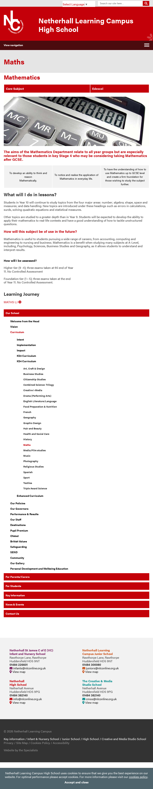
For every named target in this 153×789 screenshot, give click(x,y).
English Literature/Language (40, 401)
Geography (29, 417)
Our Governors (19, 508)
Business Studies (33, 374)
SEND (14, 552)
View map (18, 672)
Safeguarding (18, 547)
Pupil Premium (19, 530)
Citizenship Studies (34, 379)
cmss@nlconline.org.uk (101, 699)
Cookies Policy (40, 743)
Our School (12, 313)
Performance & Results (24, 514)
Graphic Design (32, 423)
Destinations (18, 525)
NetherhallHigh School (18, 683)
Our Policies (17, 503)
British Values (18, 541)
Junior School (71, 739)
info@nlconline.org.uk (27, 699)
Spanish (28, 472)
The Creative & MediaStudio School (97, 683)
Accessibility (61, 743)
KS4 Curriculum (26, 361)
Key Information (15, 595)
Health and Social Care (36, 434)
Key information (14, 739)
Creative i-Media (32, 390)
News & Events (15, 604)
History (27, 439)
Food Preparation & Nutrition (40, 406)
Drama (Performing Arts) (37, 395)
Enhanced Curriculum (30, 496)
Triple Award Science (35, 488)
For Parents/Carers (17, 577)
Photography (30, 461)
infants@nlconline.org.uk (29, 668)
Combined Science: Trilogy (38, 384)
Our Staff (15, 519)
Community (17, 558)
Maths (27, 445)
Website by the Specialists (21, 750)
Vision (14, 326)
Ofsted (14, 536)
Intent (20, 339)
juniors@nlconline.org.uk (102, 668)
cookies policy (138, 777)
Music (26, 455)
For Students (13, 586)
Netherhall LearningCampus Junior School (97, 652)
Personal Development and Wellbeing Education (39, 568)
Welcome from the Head (24, 321)
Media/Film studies (34, 450)
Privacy (8, 743)
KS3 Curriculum (26, 356)
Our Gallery (17, 563)
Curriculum (17, 332)
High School (91, 739)
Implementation (26, 345)
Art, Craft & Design (34, 368)
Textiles (27, 483)
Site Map (22, 743)
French (27, 412)
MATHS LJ (11, 302)
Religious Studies (33, 466)
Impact (21, 350)
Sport (26, 477)
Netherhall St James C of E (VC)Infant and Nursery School (31, 652)
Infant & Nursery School (43, 739)
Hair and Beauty (32, 428)
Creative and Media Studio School (124, 739)
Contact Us (12, 613)
